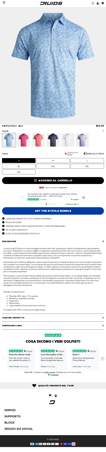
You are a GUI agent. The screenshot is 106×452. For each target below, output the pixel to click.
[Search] (93, 3)
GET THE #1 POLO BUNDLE (53, 210)
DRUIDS (56, 439)
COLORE (5, 131)
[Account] (97, 3)
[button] (102, 3)
